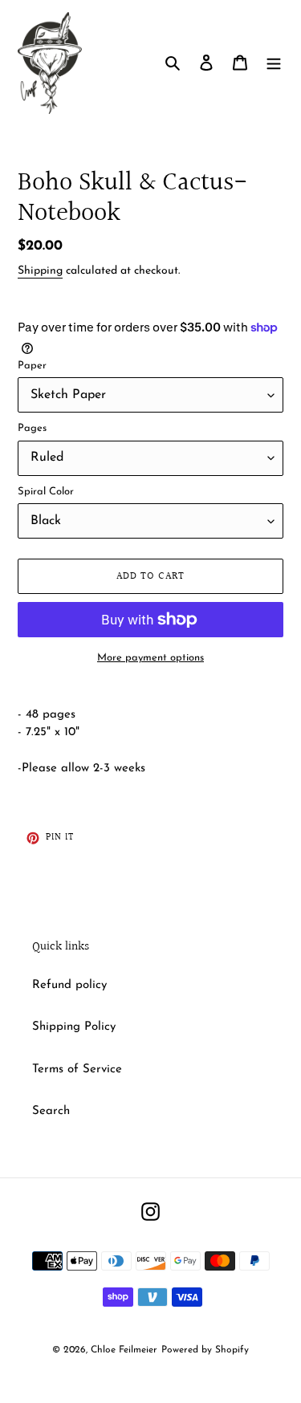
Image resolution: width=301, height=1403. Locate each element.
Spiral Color (46, 491)
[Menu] (274, 63)
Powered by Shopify (205, 1350)
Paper (32, 365)
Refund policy (69, 985)
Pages (32, 428)
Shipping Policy (74, 1027)
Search (51, 1111)
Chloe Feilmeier (124, 1350)
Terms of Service (77, 1069)
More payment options (150, 658)
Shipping (40, 271)
